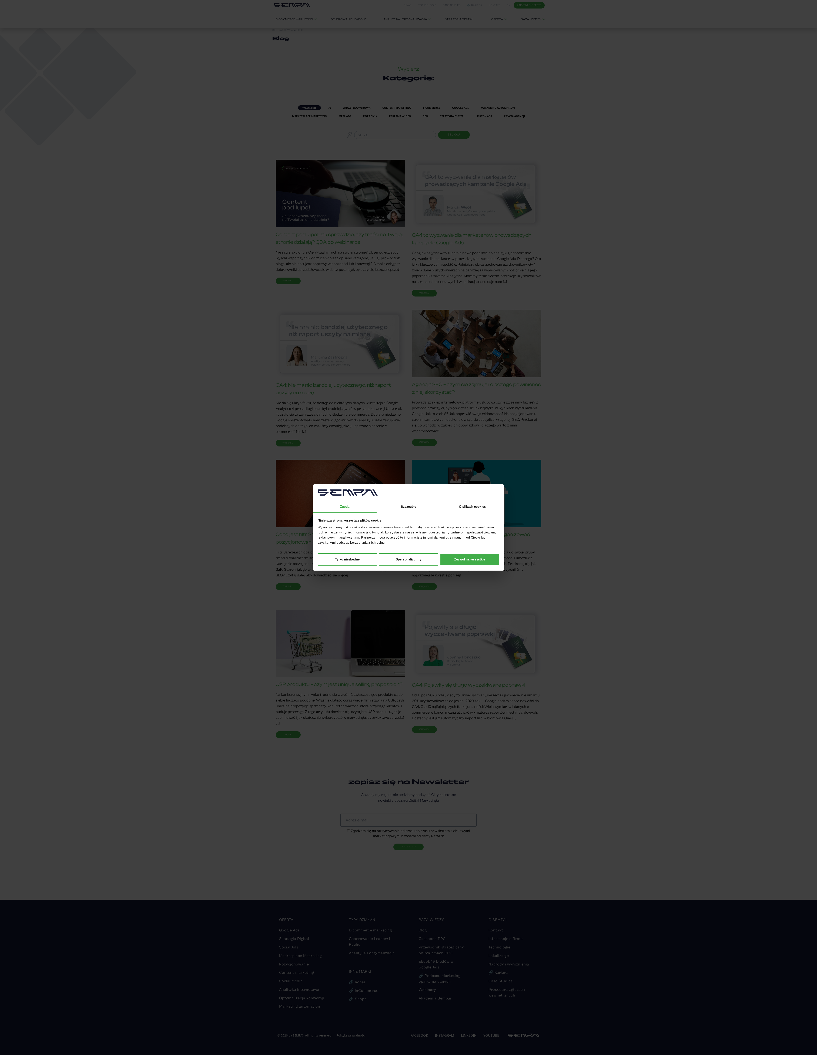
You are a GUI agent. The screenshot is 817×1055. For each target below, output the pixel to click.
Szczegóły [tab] (408, 506)
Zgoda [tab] (345, 506)
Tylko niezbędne (347, 559)
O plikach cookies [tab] (472, 506)
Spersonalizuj (406, 559)
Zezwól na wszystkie (469, 559)
